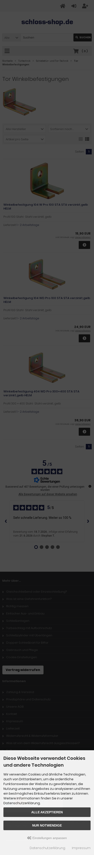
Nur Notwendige (47, 825)
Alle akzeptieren (47, 812)
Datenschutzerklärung (47, 848)
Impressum (81, 848)
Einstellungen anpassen (49, 838)
